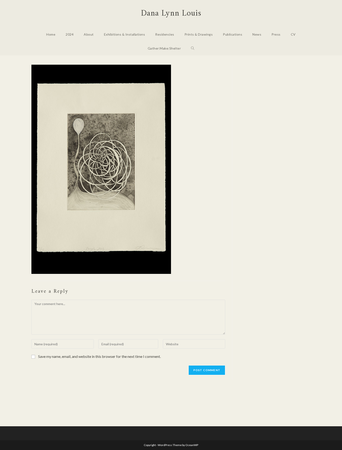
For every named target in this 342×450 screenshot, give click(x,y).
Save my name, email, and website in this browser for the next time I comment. (99, 356)
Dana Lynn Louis (171, 13)
